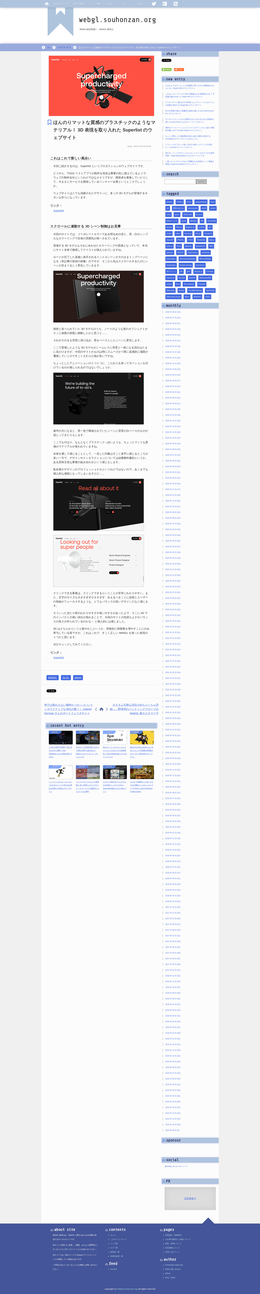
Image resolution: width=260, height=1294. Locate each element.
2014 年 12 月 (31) (172, 1113)
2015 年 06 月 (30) (172, 1079)
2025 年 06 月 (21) (172, 392)
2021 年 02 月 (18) (172, 690)
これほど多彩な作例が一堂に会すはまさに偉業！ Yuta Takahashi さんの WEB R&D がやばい (60, 752)
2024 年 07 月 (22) (172, 455)
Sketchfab (170, 290)
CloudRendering (195, 290)
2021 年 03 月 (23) (172, 684)
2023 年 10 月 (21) (172, 507)
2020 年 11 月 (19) (172, 707)
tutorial (181, 290)
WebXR (192, 278)
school (213, 208)
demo (78, 677)
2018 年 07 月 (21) (172, 867)
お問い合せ (68, 1249)
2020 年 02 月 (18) (172, 758)
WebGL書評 (79, 4)
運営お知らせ (178, 208)
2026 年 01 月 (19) (172, 352)
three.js (199, 215)
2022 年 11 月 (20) (172, 569)
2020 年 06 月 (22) (172, 735)
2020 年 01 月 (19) (172, 764)
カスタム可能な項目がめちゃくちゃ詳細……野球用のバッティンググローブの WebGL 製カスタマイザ (134, 709)
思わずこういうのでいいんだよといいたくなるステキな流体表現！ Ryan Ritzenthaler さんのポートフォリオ (115, 752)
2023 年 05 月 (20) (172, 535)
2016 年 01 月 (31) (172, 1039)
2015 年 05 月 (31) (172, 1084)
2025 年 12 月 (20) (172, 358)
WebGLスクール (62, 4)
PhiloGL (180, 240)
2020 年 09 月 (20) (172, 718)
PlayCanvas (193, 252)
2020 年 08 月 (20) (172, 724)
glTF (188, 271)
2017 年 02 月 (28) (172, 964)
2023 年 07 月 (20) (172, 524)
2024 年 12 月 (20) (172, 426)
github (167, 1273)
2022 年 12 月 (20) (172, 564)
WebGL (52, 677)
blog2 (173, 1278)
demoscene (193, 208)
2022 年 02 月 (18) (172, 621)
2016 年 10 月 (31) (172, 987)
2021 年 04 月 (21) (172, 678)
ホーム (113, 1235)
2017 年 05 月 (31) (172, 947)
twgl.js (211, 240)
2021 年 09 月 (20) (172, 650)
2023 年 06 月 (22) (172, 529)
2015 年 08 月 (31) (172, 1067)
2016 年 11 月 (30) (172, 981)
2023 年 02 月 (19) (172, 552)
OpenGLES (200, 246)
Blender (193, 221)
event (204, 208)
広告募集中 (190, 1198)
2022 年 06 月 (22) (172, 598)
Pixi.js (197, 234)
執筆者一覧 (114, 1252)
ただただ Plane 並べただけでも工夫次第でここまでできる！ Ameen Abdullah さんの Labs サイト (114, 787)
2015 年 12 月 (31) (172, 1044)
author (110, 4)
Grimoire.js (200, 265)
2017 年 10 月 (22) (172, 919)
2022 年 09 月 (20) (172, 581)
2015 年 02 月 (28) (172, 1102)
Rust (178, 284)
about (141, 4)
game (183, 221)
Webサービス (171, 221)
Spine (187, 297)
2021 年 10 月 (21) (172, 644)
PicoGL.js (198, 271)
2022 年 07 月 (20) (172, 592)
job (167, 208)
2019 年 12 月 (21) (172, 770)
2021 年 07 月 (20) (172, 661)
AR (181, 271)
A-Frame (209, 271)
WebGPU (197, 297)
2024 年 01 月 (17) (172, 489)
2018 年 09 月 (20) (172, 856)
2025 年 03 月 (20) (172, 409)
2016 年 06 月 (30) (172, 1010)
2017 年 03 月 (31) (172, 959)
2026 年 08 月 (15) (172, 312)
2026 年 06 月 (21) (172, 323)
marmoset (206, 252)
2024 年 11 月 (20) (172, 432)
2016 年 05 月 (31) (172, 1016)
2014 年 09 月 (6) (172, 1130)
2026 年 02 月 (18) (172, 346)
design (169, 227)
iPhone (179, 227)
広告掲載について (172, 1248)
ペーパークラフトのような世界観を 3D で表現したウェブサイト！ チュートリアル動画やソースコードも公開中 (87, 787)
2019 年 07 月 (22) (172, 798)
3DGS (207, 297)
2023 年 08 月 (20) (172, 518)
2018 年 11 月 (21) (172, 844)
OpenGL (188, 246)
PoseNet (201, 284)
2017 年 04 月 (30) (172, 953)
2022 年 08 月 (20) (172, 587)
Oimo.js (169, 246)
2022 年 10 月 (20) (172, 575)
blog (167, 1278)
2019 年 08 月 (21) (172, 793)
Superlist (58, 210)
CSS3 (190, 240)
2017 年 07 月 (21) (172, 936)
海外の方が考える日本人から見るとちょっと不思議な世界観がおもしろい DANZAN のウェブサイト (141, 752)
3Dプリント (171, 271)
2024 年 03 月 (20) (172, 478)
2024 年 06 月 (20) (172, 461)
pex (210, 227)
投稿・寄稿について (173, 1243)
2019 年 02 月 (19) (172, 827)
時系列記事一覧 (116, 1256)
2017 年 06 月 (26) (172, 941)
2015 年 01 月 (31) (172, 1107)
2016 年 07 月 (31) (172, 1004)
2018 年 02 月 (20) (172, 896)
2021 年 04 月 (64, 47)
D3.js (179, 246)
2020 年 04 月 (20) (172, 747)
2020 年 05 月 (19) (172, 741)
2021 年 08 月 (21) (172, 655)
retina (178, 234)
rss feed (113, 1269)
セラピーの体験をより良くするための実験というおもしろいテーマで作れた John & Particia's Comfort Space (141, 787)
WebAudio (187, 215)
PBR (211, 246)
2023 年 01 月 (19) (172, 558)
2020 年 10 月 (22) (172, 713)
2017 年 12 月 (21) (172, 907)
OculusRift (211, 221)
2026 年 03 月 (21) (172, 341)
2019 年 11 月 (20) (172, 775)
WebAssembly (205, 278)
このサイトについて (118, 1239)
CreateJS (208, 234)
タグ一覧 (114, 1248)
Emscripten (171, 259)
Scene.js (187, 234)
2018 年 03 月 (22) (172, 890)
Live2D (201, 227)
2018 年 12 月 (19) (172, 838)
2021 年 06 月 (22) (172, 667)
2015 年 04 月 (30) (172, 1090)
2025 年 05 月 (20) (172, 398)
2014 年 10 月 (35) (172, 1125)
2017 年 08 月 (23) (172, 930)
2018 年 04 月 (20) (172, 884)
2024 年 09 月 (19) (172, 444)
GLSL (65, 677)
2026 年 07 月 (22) (172, 318)
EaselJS (169, 240)
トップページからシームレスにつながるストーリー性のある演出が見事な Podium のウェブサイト (60, 787)
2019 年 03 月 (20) (172, 821)
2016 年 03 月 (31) (172, 1027)
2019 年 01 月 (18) (172, 833)
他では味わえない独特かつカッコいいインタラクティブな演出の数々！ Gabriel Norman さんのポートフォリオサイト (68, 709)
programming (200, 202)
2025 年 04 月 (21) (172, 404)
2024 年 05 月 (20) (172, 466)
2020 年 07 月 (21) (172, 730)
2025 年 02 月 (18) (172, 415)
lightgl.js (169, 252)
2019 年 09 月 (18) (172, 787)
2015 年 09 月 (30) (172, 1062)
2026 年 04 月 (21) (172, 335)
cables (169, 284)
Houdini (181, 278)
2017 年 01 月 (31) (172, 970)
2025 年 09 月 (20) (172, 375)
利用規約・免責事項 (173, 1235)
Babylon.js (190, 227)
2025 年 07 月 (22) (172, 386)
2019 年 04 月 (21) (172, 816)
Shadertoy (201, 240)
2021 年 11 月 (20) (172, 638)
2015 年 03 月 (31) (172, 1096)
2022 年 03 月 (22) (172, 615)
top (48, 47)
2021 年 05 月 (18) (172, 672)
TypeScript (210, 290)
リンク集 (114, 1243)
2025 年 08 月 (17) (172, 381)
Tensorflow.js (189, 284)
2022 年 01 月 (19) (172, 627)
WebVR (180, 252)
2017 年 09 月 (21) (172, 924)
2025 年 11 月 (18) (172, 363)
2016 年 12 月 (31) (172, 976)
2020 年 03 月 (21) (172, 753)
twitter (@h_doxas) (173, 1269)
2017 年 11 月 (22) (172, 913)
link (125, 4)
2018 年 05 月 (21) (172, 878)
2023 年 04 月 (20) (172, 541)
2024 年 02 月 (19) (172, 484)
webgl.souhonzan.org (127, 1289)
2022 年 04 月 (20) (172, 610)
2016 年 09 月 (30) (172, 993)
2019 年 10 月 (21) (172, 781)
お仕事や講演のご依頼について (177, 1239)
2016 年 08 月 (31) (172, 999)
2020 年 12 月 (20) (172, 701)
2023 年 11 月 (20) (172, 501)
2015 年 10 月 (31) (172, 1056)
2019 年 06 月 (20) (172, 804)
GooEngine (171, 265)
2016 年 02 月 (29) (172, 1033)
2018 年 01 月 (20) (172, 901)
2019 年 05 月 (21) (172, 810)
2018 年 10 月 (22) (172, 850)
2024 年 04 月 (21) (172, 472)
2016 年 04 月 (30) (172, 1022)
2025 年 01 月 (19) (172, 421)
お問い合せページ (172, 1252)
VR (202, 221)
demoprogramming (187, 259)
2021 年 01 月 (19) (172, 695)
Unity (168, 215)
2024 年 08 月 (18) (172, 449)
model (169, 234)
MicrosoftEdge (205, 259)
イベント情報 (94, 4)
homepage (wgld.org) (174, 1265)
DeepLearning (186, 265)
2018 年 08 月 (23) (172, 861)
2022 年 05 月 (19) (172, 604)
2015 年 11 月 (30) (172, 1050)
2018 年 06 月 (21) (172, 873)
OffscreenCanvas (173, 297)
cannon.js (170, 278)
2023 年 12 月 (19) (172, 495)
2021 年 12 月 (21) (172, 632)
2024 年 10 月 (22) (172, 438)
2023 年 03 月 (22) (172, 547)
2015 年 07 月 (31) (172, 1073)
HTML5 (180, 202)
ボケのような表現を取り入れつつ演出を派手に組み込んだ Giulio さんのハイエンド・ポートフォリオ (87, 752)
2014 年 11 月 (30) (172, 1119)
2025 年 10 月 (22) (172, 369)
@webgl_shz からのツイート (176, 1166)
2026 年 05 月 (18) (172, 329)
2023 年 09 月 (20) (172, 512)
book (212, 202)
